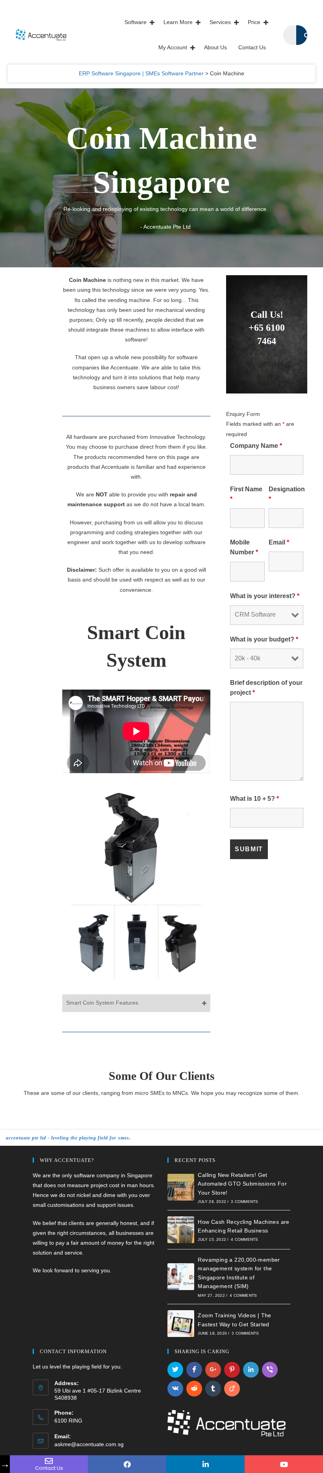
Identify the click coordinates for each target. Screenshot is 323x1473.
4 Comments (244, 1239)
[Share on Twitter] (175, 1370)
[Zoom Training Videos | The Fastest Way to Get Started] (180, 1323)
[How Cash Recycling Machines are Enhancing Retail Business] (180, 1229)
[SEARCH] (306, 35)
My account (172, 47)
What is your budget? (264, 639)
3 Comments (244, 1201)
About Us (215, 47)
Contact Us (252, 47)
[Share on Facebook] (194, 1370)
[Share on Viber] (270, 1370)
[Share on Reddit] (194, 1389)
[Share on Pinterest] (232, 1370)
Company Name (256, 445)
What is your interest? (264, 596)
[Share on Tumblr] (213, 1389)
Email (279, 542)
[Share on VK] (175, 1389)
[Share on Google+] (213, 1370)
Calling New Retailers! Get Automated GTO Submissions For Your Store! (242, 1184)
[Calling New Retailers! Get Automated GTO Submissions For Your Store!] (180, 1187)
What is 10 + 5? (254, 798)
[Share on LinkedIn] (251, 1370)
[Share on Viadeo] (232, 1389)
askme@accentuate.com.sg (89, 1444)
